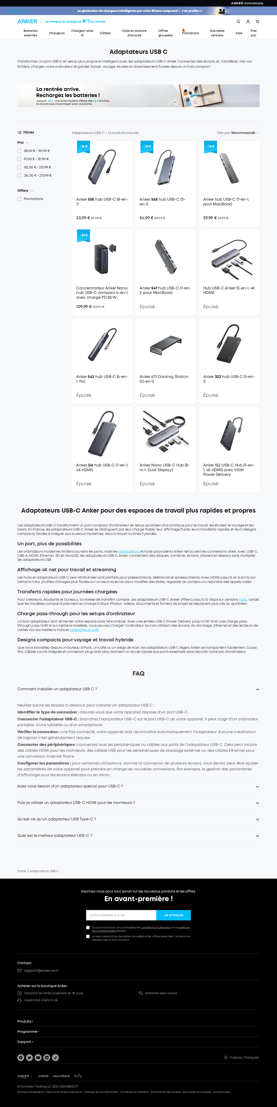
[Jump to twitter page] (29, 1057)
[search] (238, 21)
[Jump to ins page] (46, 1057)
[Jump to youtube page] (38, 1057)
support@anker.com (41, 970)
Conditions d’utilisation (134, 1092)
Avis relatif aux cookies (197, 1092)
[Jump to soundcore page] (61, 1076)
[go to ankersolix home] (18, 11)
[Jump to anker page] (23, 1076)
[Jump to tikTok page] (55, 1057)
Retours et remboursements (64, 1092)
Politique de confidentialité (101, 1092)
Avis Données (221, 1092)
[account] (248, 21)
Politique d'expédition (30, 1092)
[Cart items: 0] (257, 21)
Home (21, 871)
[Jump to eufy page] (78, 1076)
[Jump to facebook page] (20, 1057)
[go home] (69, 21)
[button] (138, 691)
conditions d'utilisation (156, 927)
